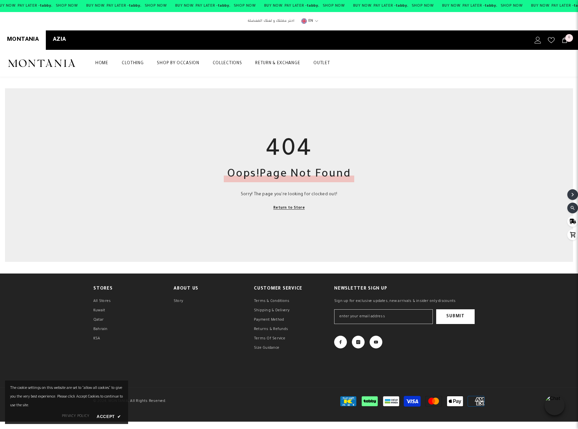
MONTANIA (23, 40)
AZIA (59, 40)
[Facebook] (340, 342)
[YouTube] (376, 342)
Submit (455, 316)
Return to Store (289, 208)
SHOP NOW (67, 6)
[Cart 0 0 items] (564, 40)
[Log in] (538, 40)
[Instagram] (358, 342)
